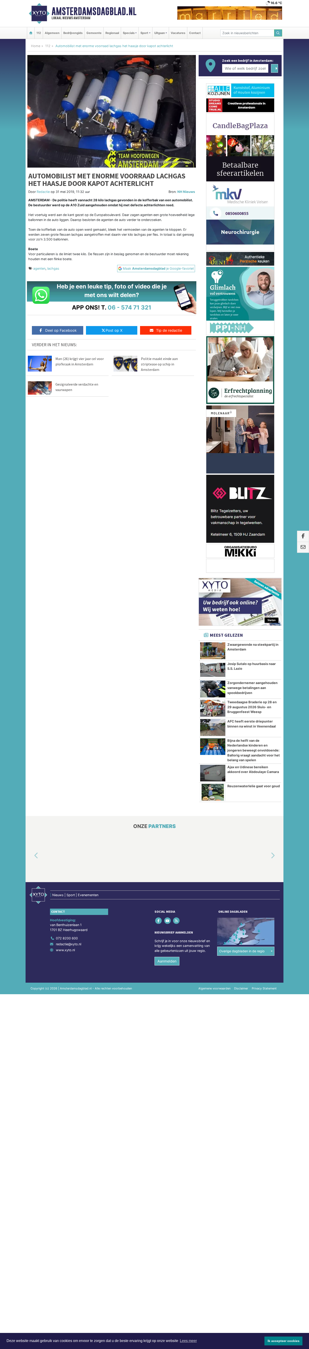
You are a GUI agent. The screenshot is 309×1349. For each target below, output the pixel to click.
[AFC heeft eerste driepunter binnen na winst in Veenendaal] (213, 727)
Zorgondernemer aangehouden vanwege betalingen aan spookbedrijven (252, 687)
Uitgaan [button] (159, 33)
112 (38, 33)
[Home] (30, 33)
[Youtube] (167, 920)
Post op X (114, 330)
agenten (39, 268)
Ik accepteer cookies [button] (283, 1341)
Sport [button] (144, 33)
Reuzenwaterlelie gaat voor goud (253, 786)
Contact (195, 33)
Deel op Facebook (61, 330)
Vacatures (178, 33)
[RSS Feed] (176, 920)
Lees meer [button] (188, 1341)
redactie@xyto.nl (68, 944)
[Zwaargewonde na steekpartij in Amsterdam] (213, 650)
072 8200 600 (67, 938)
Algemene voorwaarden (214, 988)
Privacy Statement (264, 988)
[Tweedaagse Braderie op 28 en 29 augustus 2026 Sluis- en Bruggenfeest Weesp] (213, 708)
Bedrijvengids (73, 33)
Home (35, 46)
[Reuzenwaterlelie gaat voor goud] (213, 792)
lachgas (53, 268)
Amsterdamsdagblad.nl (94, 11)
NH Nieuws (186, 192)
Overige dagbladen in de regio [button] (242, 951)
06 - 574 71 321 (129, 307)
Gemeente (94, 33)
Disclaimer (241, 988)
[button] (31, 855)
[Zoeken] (278, 32)
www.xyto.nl (65, 950)
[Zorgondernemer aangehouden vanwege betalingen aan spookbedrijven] (213, 689)
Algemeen (52, 33)
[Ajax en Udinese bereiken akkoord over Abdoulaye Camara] (213, 773)
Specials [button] (129, 33)
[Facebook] (158, 920)
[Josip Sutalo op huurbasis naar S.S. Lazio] (213, 670)
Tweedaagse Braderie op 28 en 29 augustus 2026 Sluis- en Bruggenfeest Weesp (252, 707)
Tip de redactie (169, 330)
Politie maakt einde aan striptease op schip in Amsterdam (159, 364)
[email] (303, 547)
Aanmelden (166, 961)
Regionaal (112, 33)
